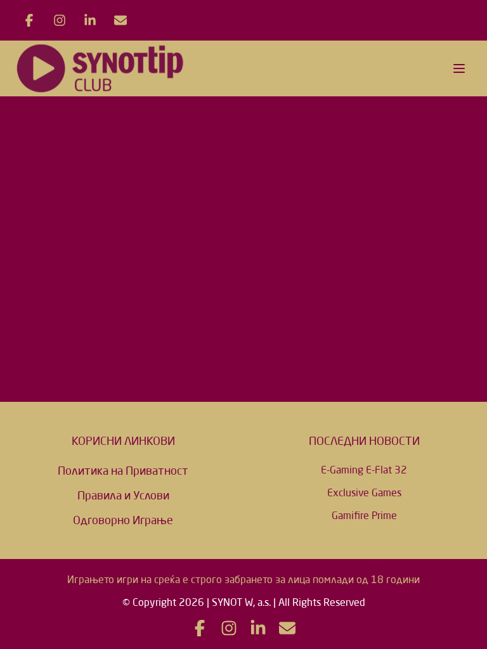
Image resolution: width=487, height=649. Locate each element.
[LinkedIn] (90, 20)
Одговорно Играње (123, 520)
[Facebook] (29, 20)
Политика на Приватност (123, 470)
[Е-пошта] (120, 20)
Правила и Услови (123, 495)
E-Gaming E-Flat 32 (364, 469)
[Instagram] (60, 20)
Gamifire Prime (364, 515)
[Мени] (459, 68)
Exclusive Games (364, 492)
